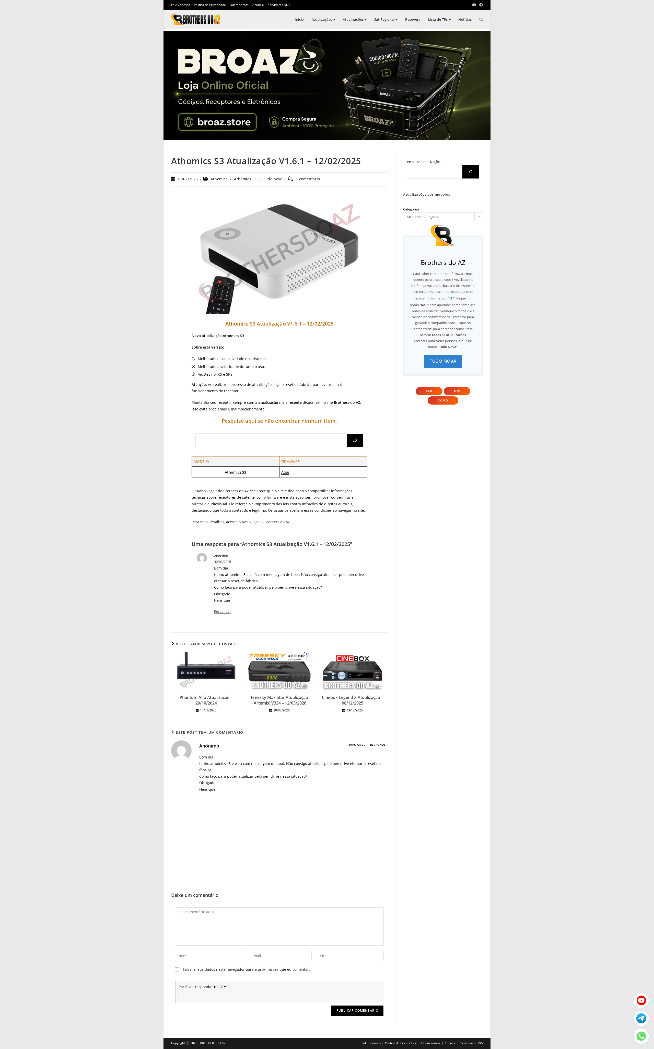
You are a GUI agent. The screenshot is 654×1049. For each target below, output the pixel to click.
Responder (222, 611)
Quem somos (239, 5)
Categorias (411, 209)
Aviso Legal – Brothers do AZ (266, 521)
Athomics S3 (245, 178)
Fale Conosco (180, 5)
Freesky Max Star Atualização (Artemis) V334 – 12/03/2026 (279, 700)
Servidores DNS (279, 5)
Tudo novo (272, 178)
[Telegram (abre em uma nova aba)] (480, 4)
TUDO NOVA (443, 361)
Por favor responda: (203, 986)
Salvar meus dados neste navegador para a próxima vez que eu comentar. (246, 969)
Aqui (285, 472)
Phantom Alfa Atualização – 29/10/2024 (206, 700)
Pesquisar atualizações (424, 161)
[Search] (354, 440)
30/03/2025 (222, 561)
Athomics (219, 178)
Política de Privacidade (210, 5)
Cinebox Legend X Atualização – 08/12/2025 (352, 700)
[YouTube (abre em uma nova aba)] (474, 4)
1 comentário (308, 178)
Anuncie (258, 5)
